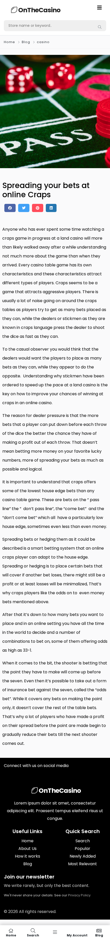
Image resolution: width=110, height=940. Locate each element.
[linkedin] (51, 208)
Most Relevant (82, 864)
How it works (27, 856)
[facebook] (10, 208)
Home (9, 42)
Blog (26, 42)
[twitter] (23, 208)
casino (43, 42)
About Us (27, 848)
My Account (77, 935)
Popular (82, 848)
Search (82, 841)
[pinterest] (37, 208)
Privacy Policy (79, 895)
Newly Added (83, 856)
